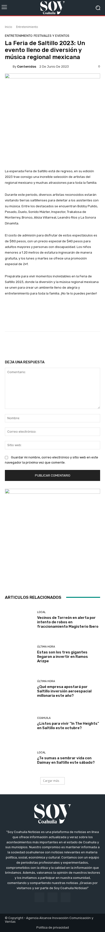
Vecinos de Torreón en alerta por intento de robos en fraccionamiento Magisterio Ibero (67, 622)
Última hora (46, 646)
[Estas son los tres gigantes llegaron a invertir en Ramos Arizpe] (19, 654)
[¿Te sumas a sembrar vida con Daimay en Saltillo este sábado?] (19, 758)
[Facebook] (39, 897)
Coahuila (44, 718)
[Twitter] (65, 897)
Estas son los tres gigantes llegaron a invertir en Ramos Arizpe (62, 656)
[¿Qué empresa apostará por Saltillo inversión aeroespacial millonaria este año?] (19, 688)
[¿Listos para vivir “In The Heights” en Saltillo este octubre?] (19, 723)
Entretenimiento (27, 27)
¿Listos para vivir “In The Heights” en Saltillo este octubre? (68, 725)
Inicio (8, 27)
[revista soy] (52, 83)
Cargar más (51, 781)
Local (41, 612)
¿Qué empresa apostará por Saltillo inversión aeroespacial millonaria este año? (64, 691)
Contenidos (26, 66)
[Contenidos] (9, 66)
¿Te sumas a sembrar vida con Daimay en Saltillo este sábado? (66, 760)
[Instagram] (52, 897)
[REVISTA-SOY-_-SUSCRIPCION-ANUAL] (52, 536)
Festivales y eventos (51, 35)
